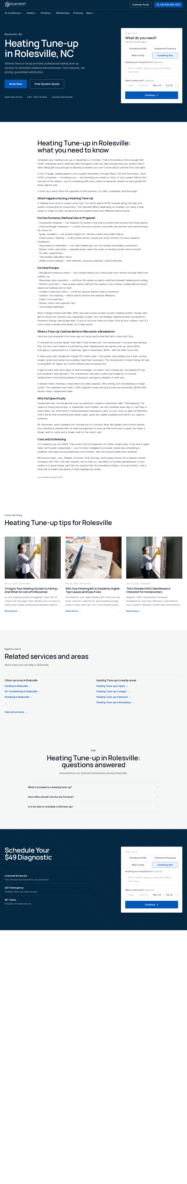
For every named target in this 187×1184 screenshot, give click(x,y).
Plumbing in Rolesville (18, 696)
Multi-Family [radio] (138, 55)
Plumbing (45, 13)
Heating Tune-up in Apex (112, 686)
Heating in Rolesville (18, 686)
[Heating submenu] (36, 13)
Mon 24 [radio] (157, 85)
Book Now (15, 83)
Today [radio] (130, 85)
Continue (150, 95)
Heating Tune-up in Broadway (115, 702)
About (89, 13)
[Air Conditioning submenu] (22, 13)
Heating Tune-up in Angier (113, 691)
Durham (78, 457)
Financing (78, 13)
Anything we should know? (144, 62)
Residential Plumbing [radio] (165, 48)
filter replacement (53, 253)
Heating (30, 13)
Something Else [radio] (165, 55)
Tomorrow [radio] (143, 85)
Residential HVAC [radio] (138, 48)
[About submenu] (93, 13)
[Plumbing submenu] (51, 13)
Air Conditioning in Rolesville (22, 691)
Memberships (63, 13)
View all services (16, 712)
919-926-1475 (170, 4)
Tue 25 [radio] (169, 85)
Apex (119, 336)
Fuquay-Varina (113, 457)
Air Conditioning (12, 13)
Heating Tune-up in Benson (113, 696)
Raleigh (108, 316)
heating (58, 159)
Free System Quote (47, 83)
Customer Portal (140, 4)
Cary (95, 316)
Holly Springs (91, 457)
